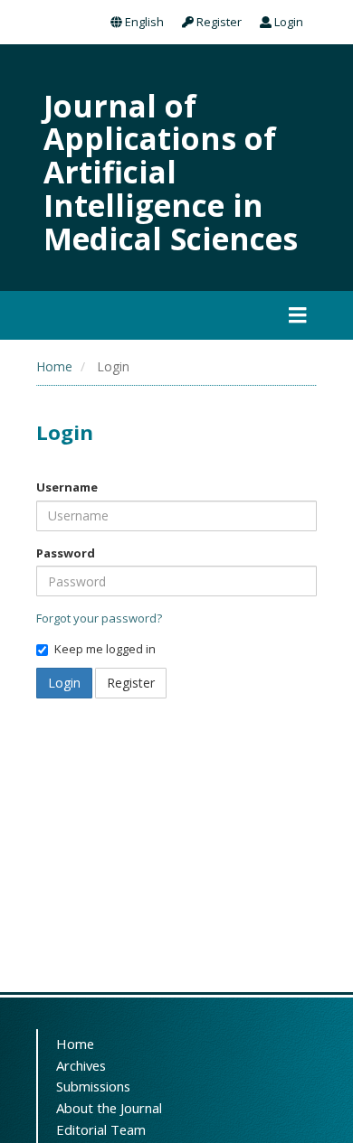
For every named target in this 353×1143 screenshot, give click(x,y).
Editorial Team (101, 1129)
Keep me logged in (105, 649)
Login (287, 22)
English (143, 22)
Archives (81, 1065)
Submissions (93, 1086)
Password (65, 553)
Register (218, 22)
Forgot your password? (99, 618)
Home (54, 366)
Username (67, 487)
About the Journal (109, 1108)
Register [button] (131, 682)
